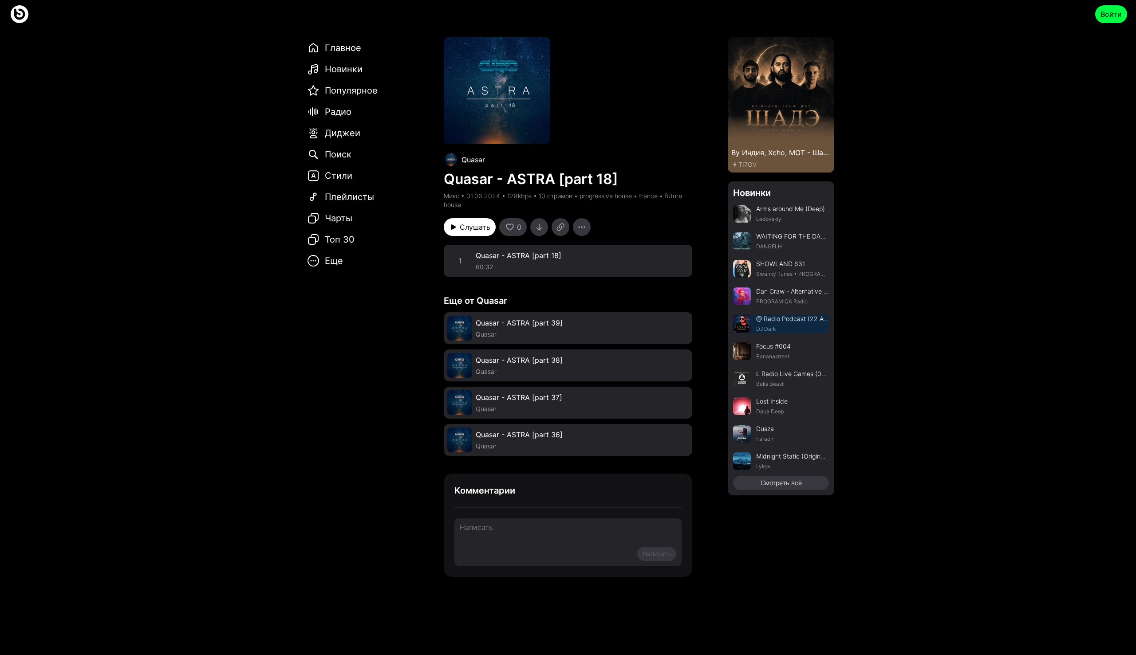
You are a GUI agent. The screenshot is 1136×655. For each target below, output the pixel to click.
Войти (1111, 14)
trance (648, 196)
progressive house (606, 196)
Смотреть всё (781, 482)
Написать (657, 553)
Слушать (475, 227)
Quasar (473, 159)
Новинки (752, 193)
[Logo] (19, 14)
